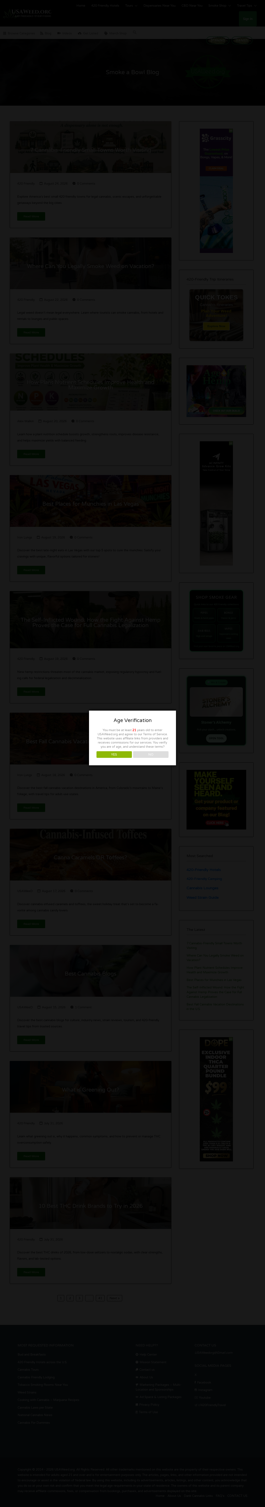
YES (114, 754)
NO (150, 754)
